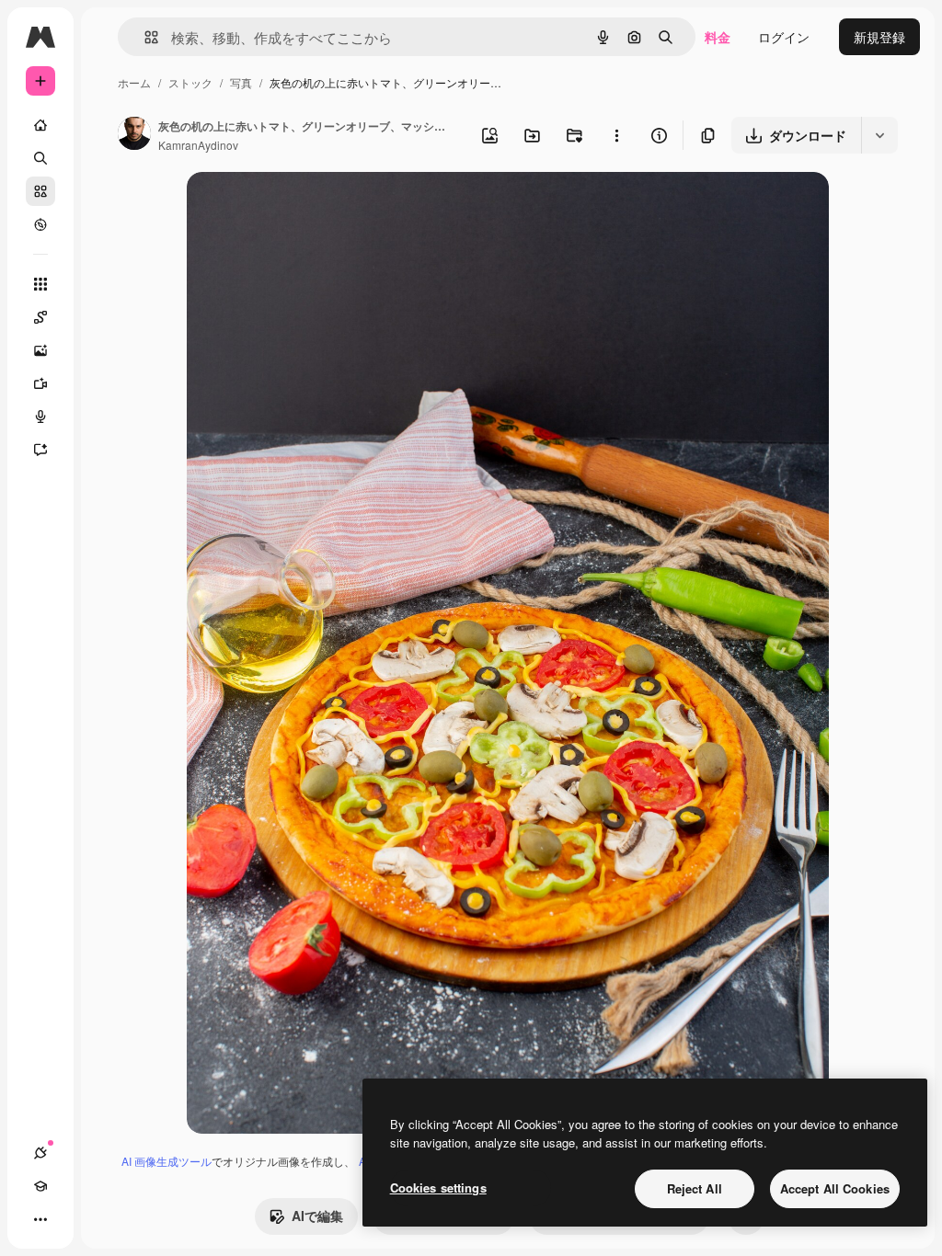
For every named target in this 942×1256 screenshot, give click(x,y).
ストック (190, 82)
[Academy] (40, 1186)
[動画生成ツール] (40, 383)
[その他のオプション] (616, 135)
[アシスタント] (40, 449)
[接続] (40, 1153)
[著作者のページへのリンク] (134, 135)
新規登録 (879, 37)
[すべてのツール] (40, 284)
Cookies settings (438, 1187)
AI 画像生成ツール (166, 1161)
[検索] (40, 158)
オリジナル (313, 207)
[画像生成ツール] (40, 350)
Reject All (694, 1188)
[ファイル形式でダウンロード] (879, 135)
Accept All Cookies (835, 1188)
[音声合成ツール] (40, 416)
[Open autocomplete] (144, 37)
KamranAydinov (198, 145)
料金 (717, 37)
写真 (241, 82)
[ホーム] (40, 125)
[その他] (40, 1219)
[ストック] (40, 191)
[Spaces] (40, 317)
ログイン (784, 37)
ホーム (134, 82)
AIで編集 (317, 1215)
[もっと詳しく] (40, 224)
